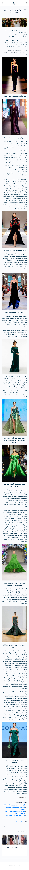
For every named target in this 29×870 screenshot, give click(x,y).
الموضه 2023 (18, 822)
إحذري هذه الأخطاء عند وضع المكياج (15, 815)
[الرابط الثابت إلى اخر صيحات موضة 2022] (14, 840)
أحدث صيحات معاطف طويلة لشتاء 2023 (14, 805)
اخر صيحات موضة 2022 (14, 847)
